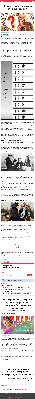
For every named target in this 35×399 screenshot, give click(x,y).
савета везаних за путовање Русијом (8, 180)
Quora (15, 43)
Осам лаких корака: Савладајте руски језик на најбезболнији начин (15, 287)
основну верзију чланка (22, 363)
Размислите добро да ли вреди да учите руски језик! (12, 289)
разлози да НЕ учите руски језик (10, 252)
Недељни (4, 272)
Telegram (32, 34)
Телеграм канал (18, 280)
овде (26, 393)
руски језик (4, 259)
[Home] (2, 1)
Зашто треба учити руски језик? (7, 285)
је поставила (8, 232)
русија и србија (5, 359)
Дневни (9, 272)
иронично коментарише (12, 51)
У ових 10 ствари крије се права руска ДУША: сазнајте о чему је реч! (15, 293)
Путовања (11, 377)
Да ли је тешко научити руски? (7, 291)
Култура (11, 11)
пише (22, 187)
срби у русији (4, 385)
